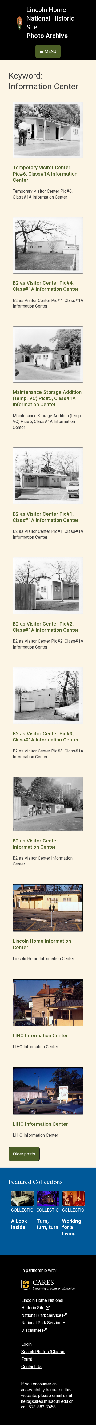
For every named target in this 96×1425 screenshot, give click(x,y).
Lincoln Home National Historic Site (50, 18)
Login (26, 1344)
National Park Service (41, 1315)
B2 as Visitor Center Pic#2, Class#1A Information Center (46, 627)
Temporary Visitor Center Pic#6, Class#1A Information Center (45, 174)
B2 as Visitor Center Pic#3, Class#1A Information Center (46, 737)
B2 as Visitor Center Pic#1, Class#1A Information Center (46, 517)
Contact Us (31, 1366)
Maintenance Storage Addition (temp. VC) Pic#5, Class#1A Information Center (47, 398)
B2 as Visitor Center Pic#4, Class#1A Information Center (46, 286)
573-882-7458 (42, 1407)
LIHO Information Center (40, 1036)
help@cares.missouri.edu (44, 1401)
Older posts (24, 1153)
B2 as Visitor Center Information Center (35, 844)
